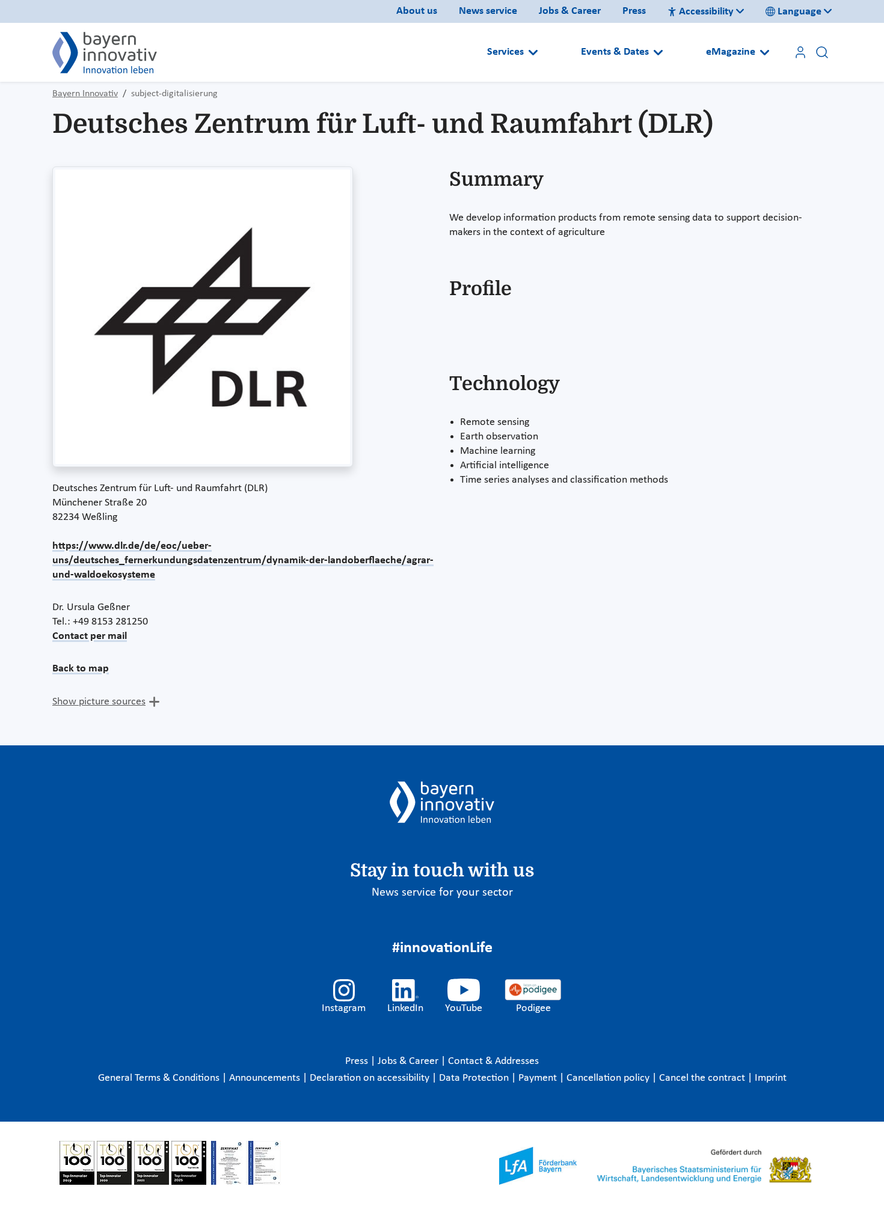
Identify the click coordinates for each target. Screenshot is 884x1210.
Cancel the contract (703, 1078)
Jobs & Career (570, 11)
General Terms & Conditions (160, 1078)
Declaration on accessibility (371, 1078)
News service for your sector (442, 893)
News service (488, 11)
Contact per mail (89, 636)
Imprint (771, 1078)
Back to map (80, 668)
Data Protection (475, 1078)
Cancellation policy (609, 1078)
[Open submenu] (533, 52)
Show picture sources (99, 701)
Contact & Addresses (493, 1061)
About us (416, 11)
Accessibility (706, 11)
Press (634, 11)
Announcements (265, 1078)
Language (799, 11)
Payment (538, 1078)
